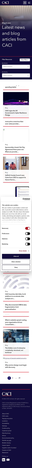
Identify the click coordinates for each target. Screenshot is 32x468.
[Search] (25, 2)
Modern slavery (6, 442)
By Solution (5, 63)
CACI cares (5, 416)
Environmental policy (8, 438)
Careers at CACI (6, 450)
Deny (16, 267)
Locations (5, 421)
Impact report (6, 445)
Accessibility (5, 423)
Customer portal (6, 430)
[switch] (27, 233)
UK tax (4, 435)
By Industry (5, 72)
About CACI (5, 413)
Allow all (16, 256)
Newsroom (5, 452)
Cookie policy (6, 428)
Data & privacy (6, 433)
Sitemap (4, 426)
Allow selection (16, 261)
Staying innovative (7, 418)
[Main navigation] (29, 2)
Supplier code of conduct (9, 447)
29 (19, 378)
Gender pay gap (6, 440)
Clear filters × (25, 59)
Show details (23, 251)
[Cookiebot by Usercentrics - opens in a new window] (23, 199)
